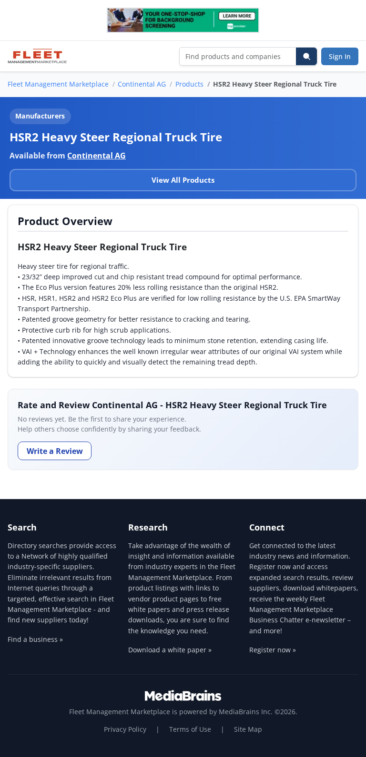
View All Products (183, 180)
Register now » (272, 649)
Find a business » (35, 639)
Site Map (248, 729)
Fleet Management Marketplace (58, 83)
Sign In (340, 56)
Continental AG (142, 83)
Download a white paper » (170, 649)
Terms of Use (190, 729)
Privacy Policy (125, 729)
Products (189, 83)
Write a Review (55, 451)
